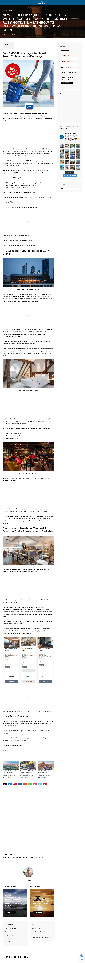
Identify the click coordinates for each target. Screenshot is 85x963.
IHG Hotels (7, 857)
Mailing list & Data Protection (41, 937)
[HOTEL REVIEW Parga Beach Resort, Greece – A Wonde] (72, 146)
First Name (65, 56)
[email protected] (10, 928)
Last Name (65, 62)
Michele (16, 908)
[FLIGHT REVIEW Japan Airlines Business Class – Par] (72, 162)
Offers (10, 10)
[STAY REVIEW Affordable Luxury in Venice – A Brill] (62, 167)
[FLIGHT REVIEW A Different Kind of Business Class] (78, 167)
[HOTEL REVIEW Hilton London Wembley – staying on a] (62, 146)
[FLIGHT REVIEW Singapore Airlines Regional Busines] (72, 156)
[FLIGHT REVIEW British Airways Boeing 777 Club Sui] (67, 167)
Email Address (66, 67)
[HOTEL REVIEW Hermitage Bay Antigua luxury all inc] (67, 151)
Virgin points (39, 857)
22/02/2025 (36, 908)
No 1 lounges (17, 857)
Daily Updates (66, 79)
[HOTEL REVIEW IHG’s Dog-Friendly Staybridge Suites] (67, 156)
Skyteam (8, 896)
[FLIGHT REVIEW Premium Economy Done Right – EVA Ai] (72, 151)
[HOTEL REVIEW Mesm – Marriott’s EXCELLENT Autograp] (78, 156)
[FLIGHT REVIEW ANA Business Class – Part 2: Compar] (62, 162)
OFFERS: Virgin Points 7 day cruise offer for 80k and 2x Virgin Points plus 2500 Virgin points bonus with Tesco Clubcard (45, 774)
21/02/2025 (6, 34)
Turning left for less (15, 957)
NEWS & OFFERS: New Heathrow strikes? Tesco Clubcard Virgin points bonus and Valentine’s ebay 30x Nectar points (28, 774)
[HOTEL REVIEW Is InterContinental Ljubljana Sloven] (62, 151)
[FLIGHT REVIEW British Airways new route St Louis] (67, 146)
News (4, 10)
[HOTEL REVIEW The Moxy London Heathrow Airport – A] (67, 162)
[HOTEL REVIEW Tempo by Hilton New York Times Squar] (78, 146)
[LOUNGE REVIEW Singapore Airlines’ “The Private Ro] (78, 151)
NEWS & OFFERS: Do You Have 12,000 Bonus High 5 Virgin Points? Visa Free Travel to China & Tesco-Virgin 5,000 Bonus (10, 774)
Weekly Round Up (67, 77)
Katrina (43, 908)
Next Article (35, 886)
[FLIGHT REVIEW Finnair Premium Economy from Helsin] (78, 162)
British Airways (43, 899)
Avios (34, 899)
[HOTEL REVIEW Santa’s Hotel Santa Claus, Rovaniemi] (72, 167)
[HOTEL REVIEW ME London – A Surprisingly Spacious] (62, 156)
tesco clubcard (28, 857)
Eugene (13, 34)
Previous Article (9, 886)
